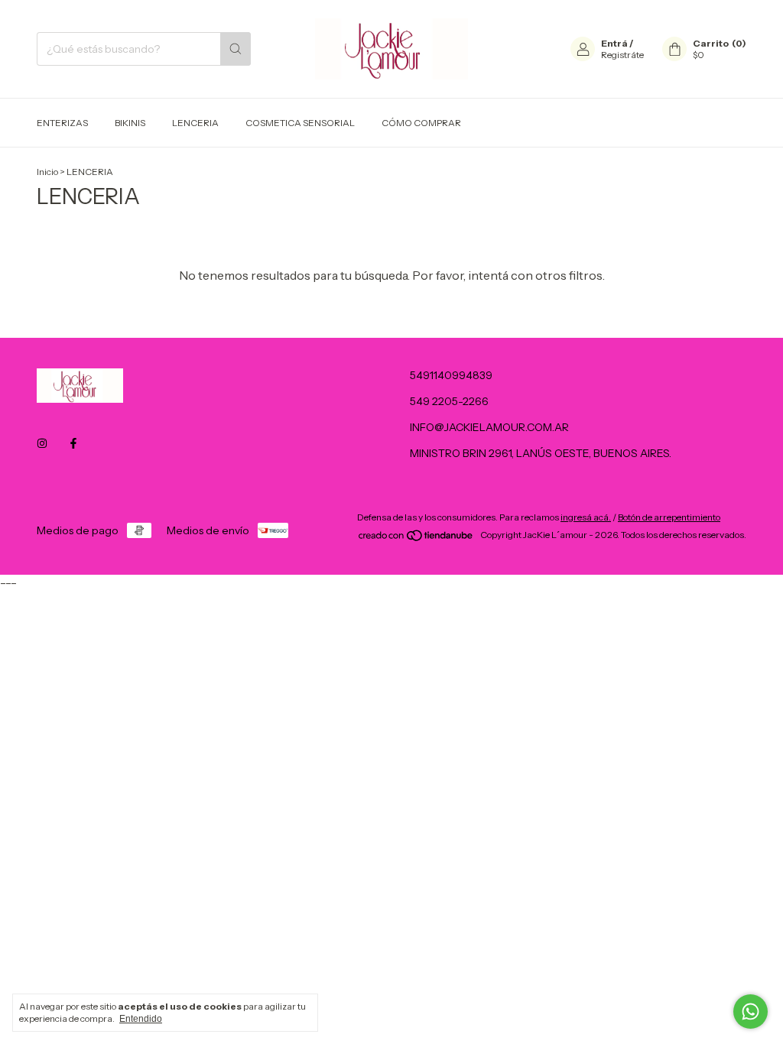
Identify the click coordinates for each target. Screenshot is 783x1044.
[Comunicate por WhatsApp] (750, 1011)
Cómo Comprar (421, 122)
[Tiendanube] (416, 538)
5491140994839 (451, 375)
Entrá (614, 43)
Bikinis (130, 122)
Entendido (140, 1018)
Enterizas (62, 122)
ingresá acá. (585, 517)
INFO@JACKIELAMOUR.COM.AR (489, 427)
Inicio (47, 171)
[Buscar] (235, 49)
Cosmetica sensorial (300, 122)
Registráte (622, 54)
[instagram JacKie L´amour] (42, 443)
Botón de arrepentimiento (669, 517)
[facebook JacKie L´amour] (73, 443)
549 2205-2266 (449, 401)
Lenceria (195, 122)
